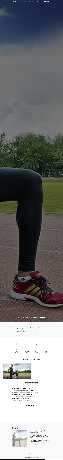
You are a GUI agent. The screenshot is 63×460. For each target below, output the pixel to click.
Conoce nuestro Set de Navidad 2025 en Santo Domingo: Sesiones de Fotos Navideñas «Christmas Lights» (39, 436)
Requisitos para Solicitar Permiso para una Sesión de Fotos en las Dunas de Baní (39, 441)
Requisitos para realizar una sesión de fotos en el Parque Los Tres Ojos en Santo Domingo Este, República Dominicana (38, 431)
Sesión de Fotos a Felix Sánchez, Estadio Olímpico (17, 377)
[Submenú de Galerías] (29, 1)
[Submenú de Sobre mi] (24, 1)
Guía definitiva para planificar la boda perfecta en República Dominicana (39, 445)
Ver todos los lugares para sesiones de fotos (31, 382)
